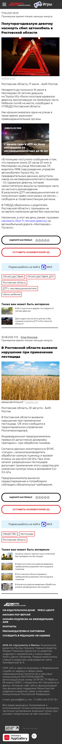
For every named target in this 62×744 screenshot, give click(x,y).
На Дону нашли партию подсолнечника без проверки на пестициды (35, 555)
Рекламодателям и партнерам (24, 631)
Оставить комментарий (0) (31, 252)
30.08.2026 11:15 (9, 337)
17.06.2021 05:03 (9, 13)
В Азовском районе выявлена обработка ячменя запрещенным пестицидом (35, 585)
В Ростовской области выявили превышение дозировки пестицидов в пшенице (34, 577)
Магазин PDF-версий (17, 614)
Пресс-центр (46, 610)
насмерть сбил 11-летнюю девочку (24, 220)
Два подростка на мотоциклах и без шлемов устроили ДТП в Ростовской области (33, 321)
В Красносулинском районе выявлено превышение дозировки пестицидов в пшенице (34, 566)
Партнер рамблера (30, 728)
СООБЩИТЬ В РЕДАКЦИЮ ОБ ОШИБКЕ (26, 635)
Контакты (9, 626)
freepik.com (32, 402)
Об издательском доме (19, 610)
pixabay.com (8, 78)
